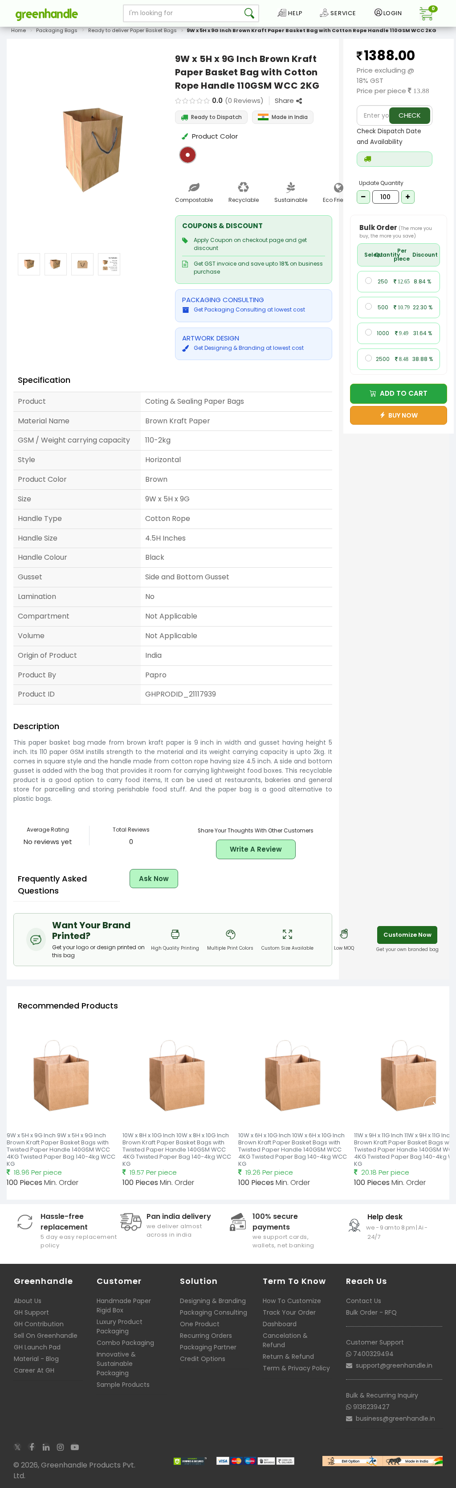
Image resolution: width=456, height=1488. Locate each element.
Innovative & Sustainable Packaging (116, 1363)
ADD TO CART (402, 393)
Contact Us (363, 1300)
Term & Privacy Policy (296, 1368)
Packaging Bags (56, 30)
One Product (200, 1324)
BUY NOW (402, 415)
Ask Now (154, 878)
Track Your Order (289, 1312)
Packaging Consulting (213, 1312)
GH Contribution (39, 1324)
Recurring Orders (206, 1335)
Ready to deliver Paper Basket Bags (132, 30)
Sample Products (123, 1384)
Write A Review (256, 849)
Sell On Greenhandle (45, 1335)
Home (18, 30)
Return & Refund (288, 1356)
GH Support (31, 1312)
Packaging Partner (208, 1347)
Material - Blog (36, 1358)
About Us (27, 1300)
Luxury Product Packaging (119, 1326)
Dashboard (280, 1324)
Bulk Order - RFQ (371, 1312)
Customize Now (407, 935)
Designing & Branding (213, 1300)
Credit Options (202, 1358)
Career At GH (34, 1370)
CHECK (410, 115)
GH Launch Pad (37, 1347)
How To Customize (292, 1300)
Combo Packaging (125, 1342)
